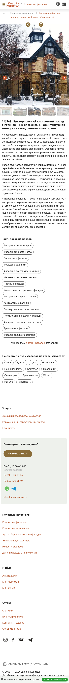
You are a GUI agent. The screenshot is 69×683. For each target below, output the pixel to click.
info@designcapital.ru (15, 497)
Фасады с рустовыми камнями (21, 271)
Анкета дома (9, 575)
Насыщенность (13, 368)
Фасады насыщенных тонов (20, 296)
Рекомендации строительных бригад (23, 422)
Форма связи (17, 453)
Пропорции (49, 368)
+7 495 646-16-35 (13, 475)
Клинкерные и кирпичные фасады (23, 290)
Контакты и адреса (13, 622)
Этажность (24, 381)
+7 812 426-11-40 (13, 480)
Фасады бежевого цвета (18, 251)
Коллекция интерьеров (15, 528)
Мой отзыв (8, 587)
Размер (8, 381)
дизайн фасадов (35, 342)
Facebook (13, 640)
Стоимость (8, 428)
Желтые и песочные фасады (20, 277)
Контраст (32, 368)
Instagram (5, 640)
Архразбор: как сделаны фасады (21, 534)
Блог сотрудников (12, 616)
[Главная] (4, 13)
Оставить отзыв (11, 628)
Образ (46, 375)
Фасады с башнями (15, 264)
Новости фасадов (12, 546)
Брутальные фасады (16, 328)
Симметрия (10, 375)
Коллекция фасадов (35, 4)
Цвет (33, 362)
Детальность (30, 375)
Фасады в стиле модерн (17, 245)
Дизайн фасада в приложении (19, 552)
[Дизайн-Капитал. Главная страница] (13, 4)
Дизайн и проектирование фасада (21, 415)
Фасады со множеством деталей (22, 322)
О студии (7, 610)
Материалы (48, 362)
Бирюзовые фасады (15, 258)
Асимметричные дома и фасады (22, 315)
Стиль (8, 362)
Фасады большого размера (19, 334)
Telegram (30, 640)
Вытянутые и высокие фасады (21, 309)
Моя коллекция (11, 581)
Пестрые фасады (14, 283)
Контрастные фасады (16, 302)
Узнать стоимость (55, 679)
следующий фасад (64, 78)
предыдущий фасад (4, 78)
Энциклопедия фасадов (16, 540)
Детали (21, 362)
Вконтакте (21, 640)
